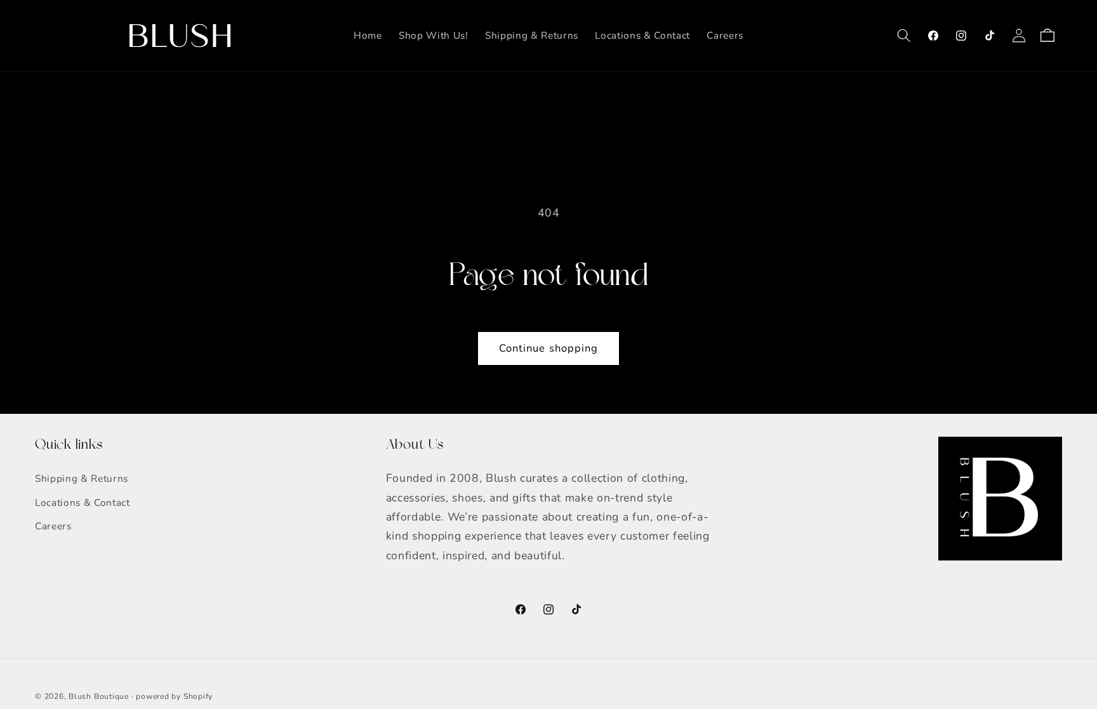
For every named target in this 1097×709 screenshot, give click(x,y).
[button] (904, 35)
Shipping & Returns (81, 478)
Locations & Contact (82, 502)
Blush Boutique (99, 696)
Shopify (198, 696)
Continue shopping (549, 348)
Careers (53, 526)
